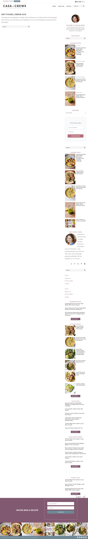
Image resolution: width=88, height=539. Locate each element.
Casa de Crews (14, 7)
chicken (78, 45)
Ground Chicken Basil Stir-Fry (81, 361)
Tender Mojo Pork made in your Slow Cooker (74, 424)
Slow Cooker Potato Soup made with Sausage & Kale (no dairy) (74, 448)
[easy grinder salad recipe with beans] (16, 530)
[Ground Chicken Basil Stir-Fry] (82, 530)
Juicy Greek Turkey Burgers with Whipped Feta (75, 484)
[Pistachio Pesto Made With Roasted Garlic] (38, 530)
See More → (75, 319)
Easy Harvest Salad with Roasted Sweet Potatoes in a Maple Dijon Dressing (75, 314)
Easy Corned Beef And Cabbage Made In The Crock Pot (74, 444)
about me (68, 278)
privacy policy (69, 281)
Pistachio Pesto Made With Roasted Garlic (80, 96)
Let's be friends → (76, 259)
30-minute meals (80, 61)
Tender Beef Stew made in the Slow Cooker (74, 461)
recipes (67, 283)
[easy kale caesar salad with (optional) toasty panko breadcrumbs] (60, 530)
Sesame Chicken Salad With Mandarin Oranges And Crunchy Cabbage (81, 51)
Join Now (17, 1)
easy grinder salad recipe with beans (80, 65)
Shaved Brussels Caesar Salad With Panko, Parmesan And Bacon (75, 308)
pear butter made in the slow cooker (73, 457)
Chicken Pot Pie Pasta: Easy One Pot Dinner (81, 80)
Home (66, 275)
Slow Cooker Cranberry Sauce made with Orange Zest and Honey (75, 453)
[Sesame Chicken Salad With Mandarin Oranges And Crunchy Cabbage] (5, 530)
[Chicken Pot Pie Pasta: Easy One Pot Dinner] (27, 530)
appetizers (79, 92)
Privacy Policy (4, 537)
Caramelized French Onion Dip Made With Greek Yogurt (74, 304)
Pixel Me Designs (33, 537)
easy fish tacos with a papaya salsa (80, 373)
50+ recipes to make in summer (81, 220)
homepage (53, 17)
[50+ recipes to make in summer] (49, 530)
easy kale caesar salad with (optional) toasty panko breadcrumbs (80, 351)
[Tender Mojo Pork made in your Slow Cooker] (71, 530)
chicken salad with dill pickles (80, 384)
